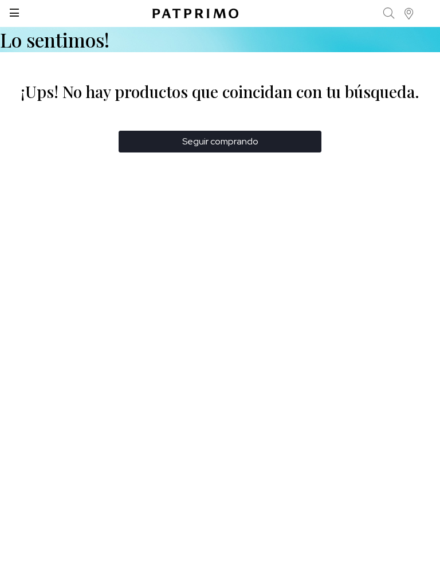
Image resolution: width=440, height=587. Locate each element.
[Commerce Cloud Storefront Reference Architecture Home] (195, 13)
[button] (409, 13)
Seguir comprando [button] (220, 141)
